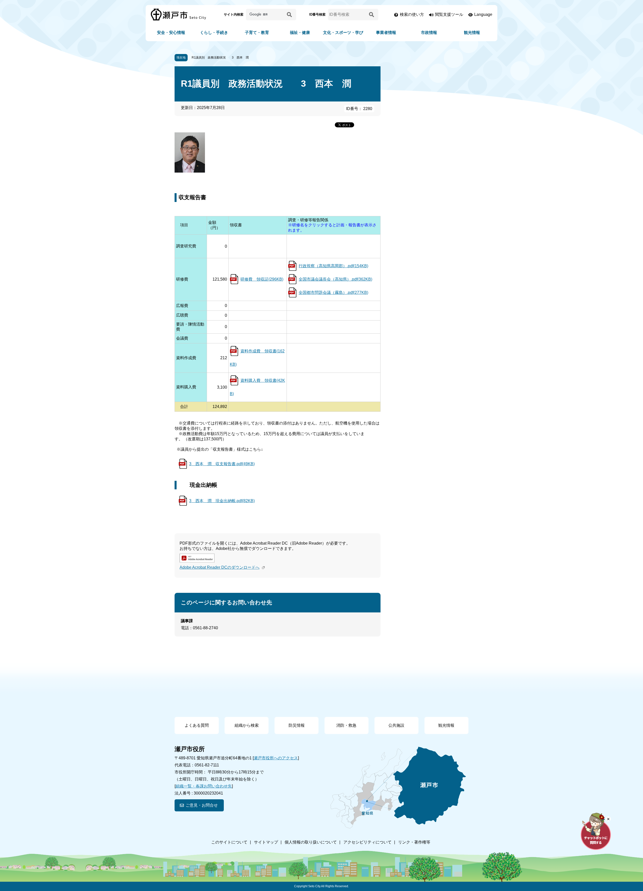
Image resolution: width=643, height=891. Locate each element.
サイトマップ (266, 842)
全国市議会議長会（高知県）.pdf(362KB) (335, 279)
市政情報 (429, 32)
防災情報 (297, 725)
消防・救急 (346, 725)
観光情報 (472, 32)
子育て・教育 (257, 32)
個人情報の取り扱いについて (311, 842)
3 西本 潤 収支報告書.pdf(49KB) (222, 464)
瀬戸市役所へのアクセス (276, 758)
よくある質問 (197, 725)
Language (483, 14)
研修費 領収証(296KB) (261, 279)
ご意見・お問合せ (202, 805)
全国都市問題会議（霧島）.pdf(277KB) (333, 292)
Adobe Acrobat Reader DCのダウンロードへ (219, 567)
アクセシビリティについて (367, 842)
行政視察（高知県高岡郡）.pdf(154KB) (333, 266)
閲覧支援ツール (449, 14)
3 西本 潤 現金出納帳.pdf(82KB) (222, 501)
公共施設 (396, 725)
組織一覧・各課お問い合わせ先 (204, 786)
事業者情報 (386, 32)
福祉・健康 (300, 32)
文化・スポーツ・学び (343, 32)
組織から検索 (247, 725)
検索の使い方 (412, 14)
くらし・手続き (214, 32)
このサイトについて (229, 842)
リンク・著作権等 (414, 842)
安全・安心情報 (171, 32)
